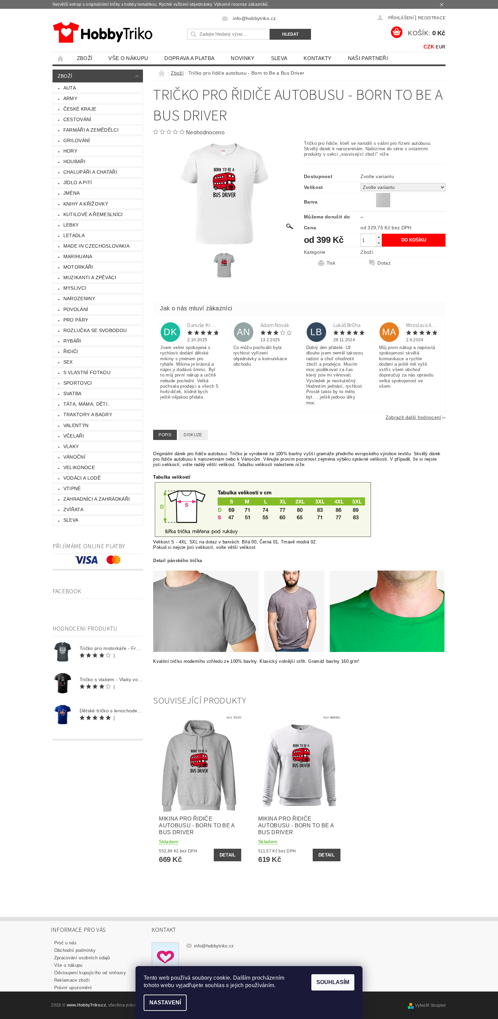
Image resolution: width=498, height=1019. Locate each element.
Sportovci (77, 383)
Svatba (72, 393)
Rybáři (72, 341)
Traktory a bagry (87, 414)
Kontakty (318, 58)
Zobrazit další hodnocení (413, 417)
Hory (70, 151)
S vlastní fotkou (86, 372)
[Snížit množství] (379, 243)
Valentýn (76, 425)
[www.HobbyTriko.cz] (102, 32)
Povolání (75, 309)
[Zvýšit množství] (379, 237)
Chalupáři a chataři (90, 172)
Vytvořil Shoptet (430, 1005)
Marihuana (77, 256)
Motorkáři (78, 267)
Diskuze (193, 434)
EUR (440, 47)
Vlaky (71, 446)
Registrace (431, 18)
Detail (228, 855)
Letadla (74, 235)
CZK (428, 47)
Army (70, 98)
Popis (165, 434)
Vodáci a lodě (82, 478)
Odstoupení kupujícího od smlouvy (90, 972)
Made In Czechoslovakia (96, 246)
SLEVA (279, 58)
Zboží (84, 58)
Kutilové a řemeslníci (93, 214)
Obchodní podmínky (75, 950)
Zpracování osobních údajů (82, 957)
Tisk (331, 263)
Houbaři (74, 161)
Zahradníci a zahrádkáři (96, 499)
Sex (68, 362)
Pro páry (75, 320)
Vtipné (72, 488)
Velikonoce (79, 467)
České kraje (80, 109)
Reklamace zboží (72, 980)
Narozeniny (79, 298)
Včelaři (73, 436)
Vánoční (74, 457)
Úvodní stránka (61, 58)
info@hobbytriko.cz (214, 945)
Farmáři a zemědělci (91, 130)
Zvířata (73, 509)
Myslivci (74, 288)
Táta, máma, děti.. (86, 404)
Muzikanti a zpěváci (89, 277)
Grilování (76, 140)
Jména (71, 193)
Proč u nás (65, 942)
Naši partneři (368, 58)
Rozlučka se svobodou (95, 330)
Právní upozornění (73, 987)
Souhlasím (332, 982)
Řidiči (70, 351)
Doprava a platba (189, 58)
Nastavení (165, 1002)
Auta (69, 88)
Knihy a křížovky (85, 204)
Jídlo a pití (77, 182)
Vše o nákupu (128, 58)
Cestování (77, 119)
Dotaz (384, 263)
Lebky (71, 225)
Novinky (242, 58)
